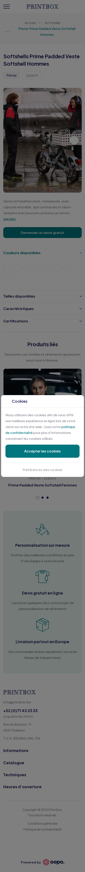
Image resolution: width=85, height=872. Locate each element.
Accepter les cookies (42, 451)
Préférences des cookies (43, 470)
